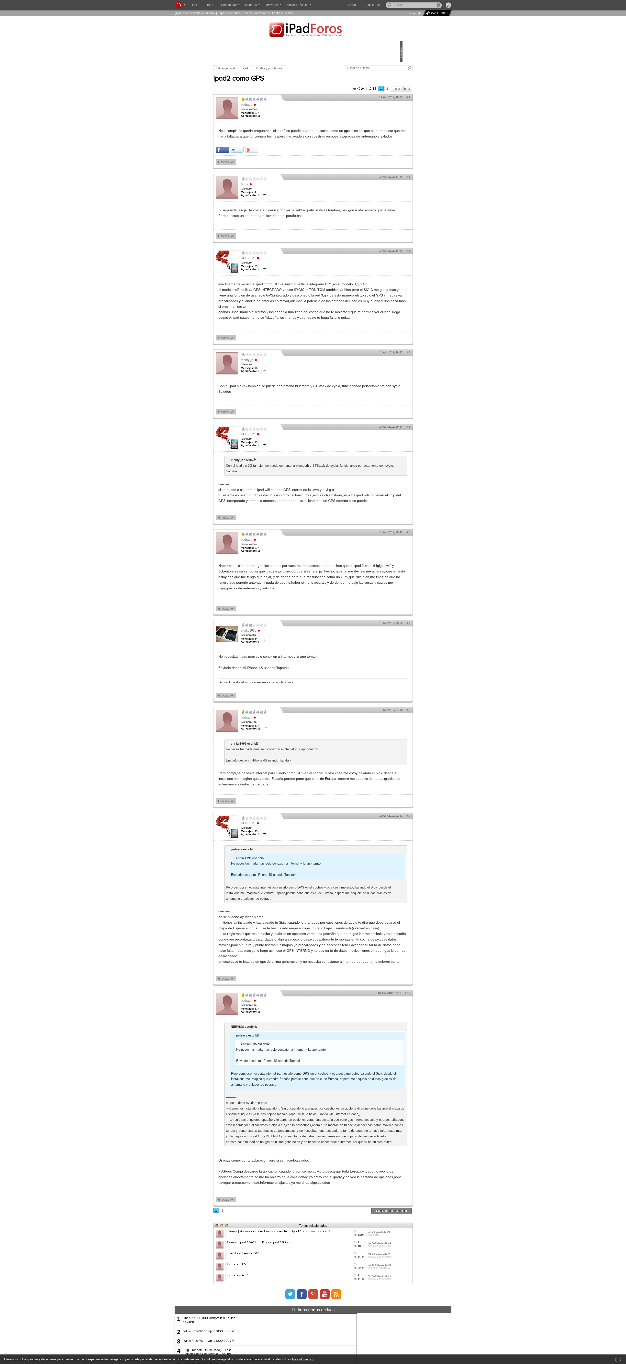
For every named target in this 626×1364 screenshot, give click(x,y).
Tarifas (288, 13)
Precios (248, 13)
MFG (278, 200)
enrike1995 (282, 697)
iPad (279, 68)
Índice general (259, 68)
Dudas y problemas (303, 68)
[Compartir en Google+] (285, 166)
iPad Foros (313, 30)
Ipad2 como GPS (272, 84)
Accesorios (262, 13)
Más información (303, 1359)
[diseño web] (437, 13)
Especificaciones (229, 13)
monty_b (281, 399)
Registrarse (387, 4)
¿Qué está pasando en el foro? (194, 13)
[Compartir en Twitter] (271, 166)
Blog (210, 4)
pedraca (280, 110)
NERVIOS (282, 280)
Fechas (277, 13)
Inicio (195, 4)
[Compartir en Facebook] (256, 166)
